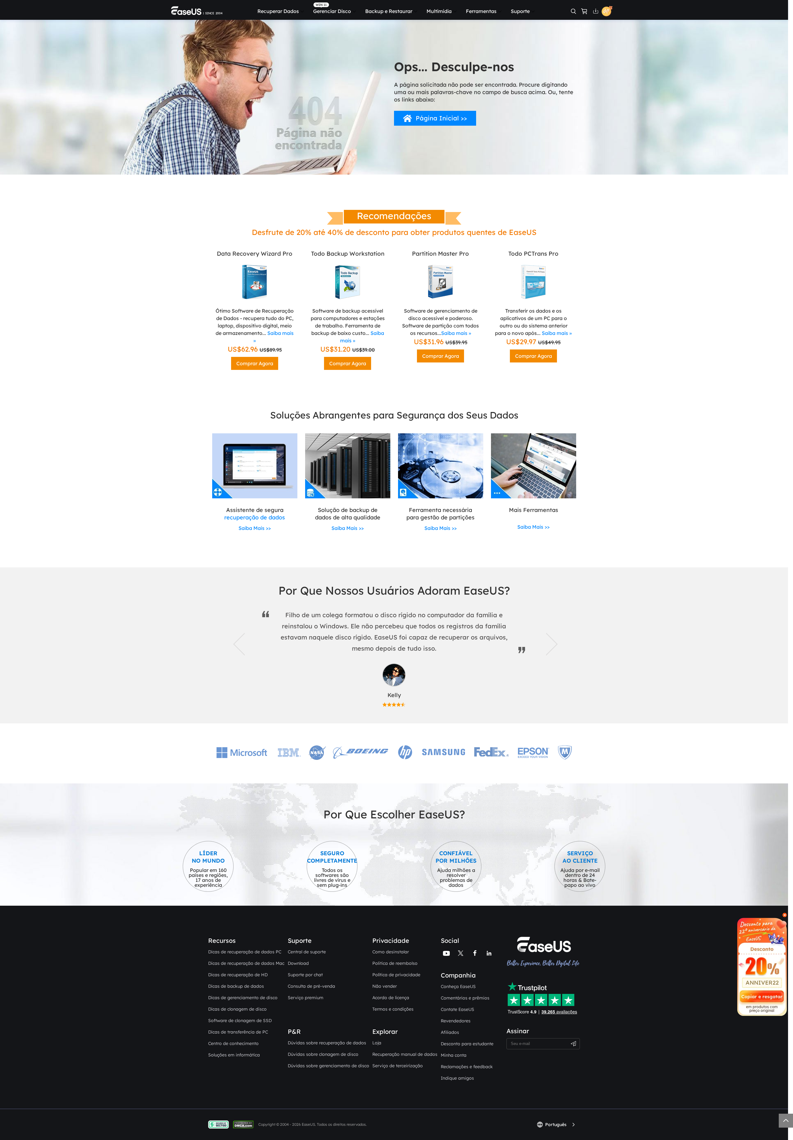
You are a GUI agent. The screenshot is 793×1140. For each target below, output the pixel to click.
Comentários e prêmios (465, 998)
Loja (376, 1043)
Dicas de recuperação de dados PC (244, 952)
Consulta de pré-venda (311, 986)
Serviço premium (305, 997)
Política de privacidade (396, 974)
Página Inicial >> (441, 118)
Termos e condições (393, 1009)
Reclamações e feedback (467, 1066)
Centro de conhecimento (233, 1043)
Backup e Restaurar (388, 11)
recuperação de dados (254, 517)
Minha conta (454, 1055)
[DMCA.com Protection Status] (245, 1124)
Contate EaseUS (457, 1009)
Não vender (384, 986)
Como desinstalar (390, 952)
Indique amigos (457, 1078)
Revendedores (456, 1021)
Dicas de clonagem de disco (237, 1009)
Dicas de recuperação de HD (238, 974)
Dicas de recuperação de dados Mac (246, 963)
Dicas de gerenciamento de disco (243, 997)
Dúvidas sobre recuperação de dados (327, 1043)
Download (298, 963)
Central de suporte (307, 952)
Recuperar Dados (278, 11)
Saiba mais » (456, 333)
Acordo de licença (390, 997)
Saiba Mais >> (255, 528)
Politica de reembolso (395, 963)
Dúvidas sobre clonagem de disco (323, 1054)
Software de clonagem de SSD (240, 1020)
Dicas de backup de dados (236, 986)
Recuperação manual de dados (404, 1054)
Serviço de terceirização (397, 1065)
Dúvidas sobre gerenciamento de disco (328, 1065)
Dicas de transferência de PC (238, 1032)
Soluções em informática (234, 1055)
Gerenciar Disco (332, 11)
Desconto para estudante (467, 1044)
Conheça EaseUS (458, 986)
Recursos (222, 940)
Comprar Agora (254, 363)
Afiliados (450, 1032)
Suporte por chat (305, 974)
